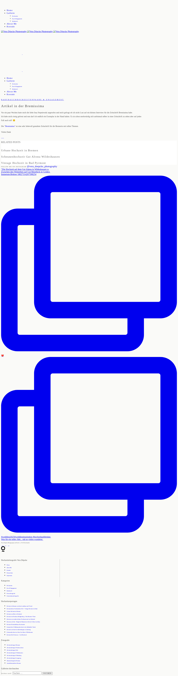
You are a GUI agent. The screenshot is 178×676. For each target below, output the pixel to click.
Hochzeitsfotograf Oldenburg (14, 655)
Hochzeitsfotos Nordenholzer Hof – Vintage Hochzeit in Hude (22, 608)
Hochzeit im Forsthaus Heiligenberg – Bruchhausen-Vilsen (21, 616)
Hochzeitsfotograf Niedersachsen (15, 647)
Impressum (9, 575)
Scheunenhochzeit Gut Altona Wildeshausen (20, 153)
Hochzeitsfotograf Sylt (12, 650)
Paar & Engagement (17, 18)
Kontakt (11, 26)
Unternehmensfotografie (13, 596)
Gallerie (11, 13)
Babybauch (15, 21)
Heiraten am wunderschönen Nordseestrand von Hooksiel (21, 619)
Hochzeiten (15, 16)
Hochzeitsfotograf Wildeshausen (15, 652)
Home (10, 10)
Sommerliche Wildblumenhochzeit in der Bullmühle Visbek (21, 627)
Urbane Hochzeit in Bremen (13, 147)
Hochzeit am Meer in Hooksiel (14, 614)
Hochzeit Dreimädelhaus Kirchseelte (16, 624)
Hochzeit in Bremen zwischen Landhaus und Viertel (19, 606)
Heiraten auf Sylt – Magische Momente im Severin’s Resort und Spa (23, 622)
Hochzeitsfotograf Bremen (13, 645)
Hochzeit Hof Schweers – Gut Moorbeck (17, 635)
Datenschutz (10, 573)
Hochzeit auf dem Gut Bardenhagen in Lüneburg (19, 629)
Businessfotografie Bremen (13, 660)
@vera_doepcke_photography (42, 166)
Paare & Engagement (49, 99)
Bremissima (9, 126)
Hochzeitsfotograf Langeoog (14, 658)
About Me (12, 24)
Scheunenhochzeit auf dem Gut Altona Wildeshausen (20, 632)
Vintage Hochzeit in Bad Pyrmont (16, 160)
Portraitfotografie (11, 593)
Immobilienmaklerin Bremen (14, 663)
